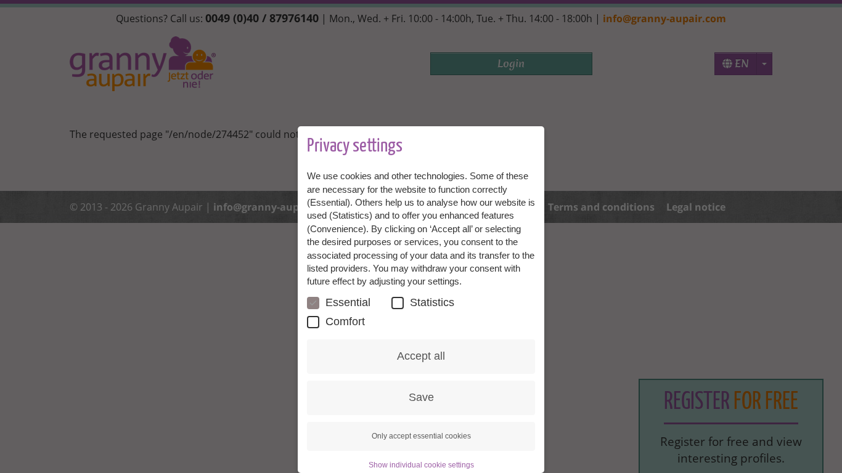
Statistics (432, 302)
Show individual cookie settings (421, 465)
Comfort (345, 321)
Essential (347, 302)
